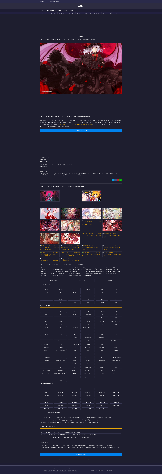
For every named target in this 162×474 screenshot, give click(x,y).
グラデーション (102, 337)
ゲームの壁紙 (43, 159)
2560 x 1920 (88, 392)
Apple (102, 334)
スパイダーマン (88, 347)
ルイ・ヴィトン (88, 370)
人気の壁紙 (110, 280)
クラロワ (46, 380)
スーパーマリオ (88, 357)
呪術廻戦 (60, 380)
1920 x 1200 (46, 398)
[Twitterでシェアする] (113, 180)
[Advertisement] (81, 25)
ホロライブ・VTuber (88, 373)
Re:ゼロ (74, 367)
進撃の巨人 (46, 331)
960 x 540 (116, 398)
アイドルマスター (60, 357)
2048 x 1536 (74, 392)
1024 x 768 (46, 389)
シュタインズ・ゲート (74, 344)
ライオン (102, 340)
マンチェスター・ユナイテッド (61, 373)
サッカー (116, 299)
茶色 (116, 324)
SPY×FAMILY (60, 377)
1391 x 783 (116, 402)
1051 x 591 (60, 402)
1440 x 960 (88, 408)
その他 (116, 302)
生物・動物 (102, 295)
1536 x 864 (46, 405)
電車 (77, 13)
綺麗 (94, 13)
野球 (102, 299)
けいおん (102, 367)
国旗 (60, 337)
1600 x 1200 (116, 389)
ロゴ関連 (102, 321)
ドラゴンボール (46, 327)
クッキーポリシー (63, 470)
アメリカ (74, 324)
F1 (74, 354)
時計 (102, 370)
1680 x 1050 (116, 395)
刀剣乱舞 (74, 363)
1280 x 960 (74, 389)
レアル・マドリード (116, 370)
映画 (88, 302)
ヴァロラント (60, 331)
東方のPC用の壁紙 (67, 164)
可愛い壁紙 (116, 347)
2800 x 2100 (102, 392)
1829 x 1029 (74, 405)
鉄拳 (116, 354)
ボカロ (46, 321)
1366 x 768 (102, 402)
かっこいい (98, 13)
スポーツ (46, 302)
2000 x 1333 (102, 408)
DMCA (69, 470)
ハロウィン (102, 357)
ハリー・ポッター (116, 360)
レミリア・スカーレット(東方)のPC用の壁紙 (50, 164)
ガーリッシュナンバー (46, 373)
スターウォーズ (88, 337)
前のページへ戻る (81, 454)
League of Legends (116, 357)
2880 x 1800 (74, 398)
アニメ (42, 13)
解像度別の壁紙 (82, 280)
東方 (46, 340)
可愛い (46, 314)
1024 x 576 (46, 402)
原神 (46, 367)
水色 (60, 317)
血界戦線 (74, 377)
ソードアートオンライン (46, 344)
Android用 (114, 13)
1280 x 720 (88, 402)
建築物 (102, 302)
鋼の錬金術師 (102, 360)
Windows (46, 350)
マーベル (74, 340)
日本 (102, 317)
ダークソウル (60, 340)
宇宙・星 (88, 289)
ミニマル (88, 331)
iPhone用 (109, 13)
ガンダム (88, 360)
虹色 (102, 344)
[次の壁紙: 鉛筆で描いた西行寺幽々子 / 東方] (82, 36)
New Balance (116, 377)
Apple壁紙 (74, 370)
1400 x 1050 (88, 389)
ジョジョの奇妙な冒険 (60, 350)
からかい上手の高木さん (116, 373)
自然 (59, 13)
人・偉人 (88, 340)
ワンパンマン (74, 347)
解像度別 (60, 10)
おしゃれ (104, 13)
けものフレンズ (88, 377)
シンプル (90, 13)
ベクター (102, 331)
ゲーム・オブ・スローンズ (60, 354)
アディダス (60, 370)
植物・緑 (46, 292)
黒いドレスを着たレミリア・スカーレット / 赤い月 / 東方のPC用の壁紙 (75, 124)
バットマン (74, 337)
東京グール (46, 347)
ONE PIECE (74, 321)
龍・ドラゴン (116, 331)
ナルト (102, 327)
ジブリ (60, 344)
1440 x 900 (102, 395)
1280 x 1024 (116, 392)
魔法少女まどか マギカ (116, 340)
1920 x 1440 (60, 392)
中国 (102, 350)
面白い (88, 354)
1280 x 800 (88, 395)
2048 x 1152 (102, 405)
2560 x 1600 (60, 398)
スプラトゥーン (46, 360)
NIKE (60, 363)
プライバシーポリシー (53, 470)
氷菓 (116, 367)
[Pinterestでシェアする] (118, 180)
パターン (55, 13)
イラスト (50, 13)
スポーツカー (88, 314)
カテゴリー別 (53, 10)
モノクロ (60, 334)
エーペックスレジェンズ (60, 360)
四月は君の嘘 (88, 367)
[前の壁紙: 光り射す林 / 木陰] (79, 36)
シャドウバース (88, 363)
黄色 (46, 317)
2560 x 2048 (46, 395)
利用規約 (87, 445)
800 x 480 (88, 398)
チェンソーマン (46, 370)
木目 (46, 337)
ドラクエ (102, 373)
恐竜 (88, 350)
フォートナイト (46, 377)
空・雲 (74, 292)
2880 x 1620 (60, 408)
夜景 (69, 13)
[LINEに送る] (120, 180)
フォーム (72, 174)
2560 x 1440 (46, 408)
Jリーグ (74, 357)
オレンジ (88, 317)
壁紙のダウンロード (82, 130)
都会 (116, 317)
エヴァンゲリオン (74, 327)
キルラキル (102, 377)
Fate (88, 334)
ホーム (43, 10)
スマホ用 (71, 10)
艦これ (88, 344)
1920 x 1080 (88, 405)
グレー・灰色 (74, 331)
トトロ (116, 363)
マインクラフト (116, 344)
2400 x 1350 (116, 405)
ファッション (102, 354)
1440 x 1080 (102, 389)
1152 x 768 (74, 408)
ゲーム (46, 13)
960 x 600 (60, 395)
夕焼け (60, 321)
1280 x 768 (102, 398)
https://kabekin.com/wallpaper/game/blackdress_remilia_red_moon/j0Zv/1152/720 (62, 447)
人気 (66, 10)
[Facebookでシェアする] (115, 180)
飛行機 (60, 299)
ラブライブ (46, 354)
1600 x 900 (60, 405)
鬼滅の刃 (116, 350)
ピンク (74, 314)
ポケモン (74, 350)
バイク (74, 299)
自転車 (74, 360)
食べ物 (46, 334)
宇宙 (66, 13)
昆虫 (88, 295)
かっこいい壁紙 (102, 347)
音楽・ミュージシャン (116, 321)
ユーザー (76, 173)
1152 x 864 (60, 389)
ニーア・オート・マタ (102, 363)
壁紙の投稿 (74, 470)
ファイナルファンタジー (88, 327)
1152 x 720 (74, 395)
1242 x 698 (74, 402)
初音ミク (88, 321)
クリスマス (60, 347)
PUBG (74, 373)
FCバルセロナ (46, 363)
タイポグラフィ (46, 357)
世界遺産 (85, 13)
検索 (48, 10)
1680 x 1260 (46, 392)
